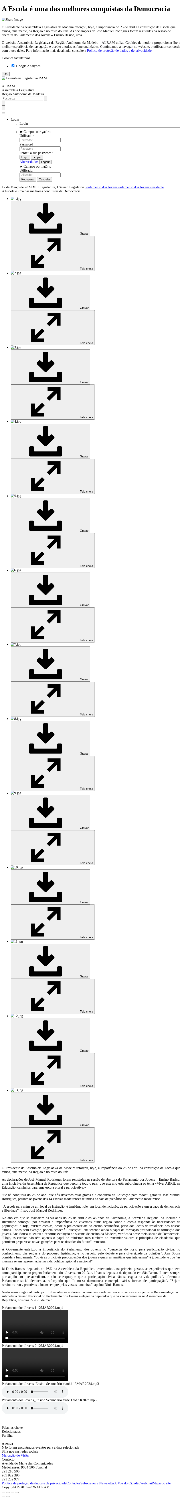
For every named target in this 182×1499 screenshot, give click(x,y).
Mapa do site (162, 1483)
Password (26, 144)
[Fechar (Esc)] (3, 1492)
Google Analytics (27, 66)
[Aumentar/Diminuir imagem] (17, 1492)
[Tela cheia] (12, 1492)
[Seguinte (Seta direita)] (8, 1496)
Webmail (146, 1483)
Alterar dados (29, 162)
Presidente (156, 187)
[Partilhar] (8, 1492)
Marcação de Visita (15, 1455)
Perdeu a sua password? (36, 153)
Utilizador (27, 136)
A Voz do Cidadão (127, 1483)
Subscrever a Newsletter (97, 1483)
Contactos (73, 1483)
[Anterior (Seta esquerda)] (3, 1496)
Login (24, 123)
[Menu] (3, 113)
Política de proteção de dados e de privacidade (119, 50)
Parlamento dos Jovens (101, 187)
